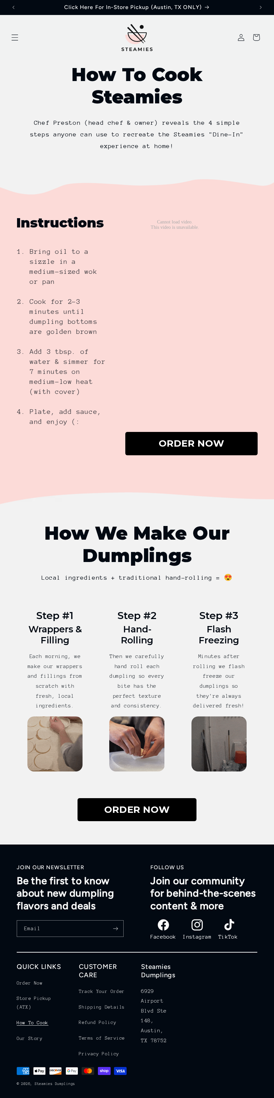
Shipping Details (102, 1007)
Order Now (30, 983)
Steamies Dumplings (55, 1084)
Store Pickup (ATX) (34, 1003)
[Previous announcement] (13, 7)
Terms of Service (102, 1038)
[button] (14, 37)
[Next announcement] (260, 7)
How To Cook (32, 1022)
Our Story (30, 1038)
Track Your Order (102, 991)
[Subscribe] (115, 928)
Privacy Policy (99, 1053)
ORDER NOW (192, 443)
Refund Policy (97, 1022)
